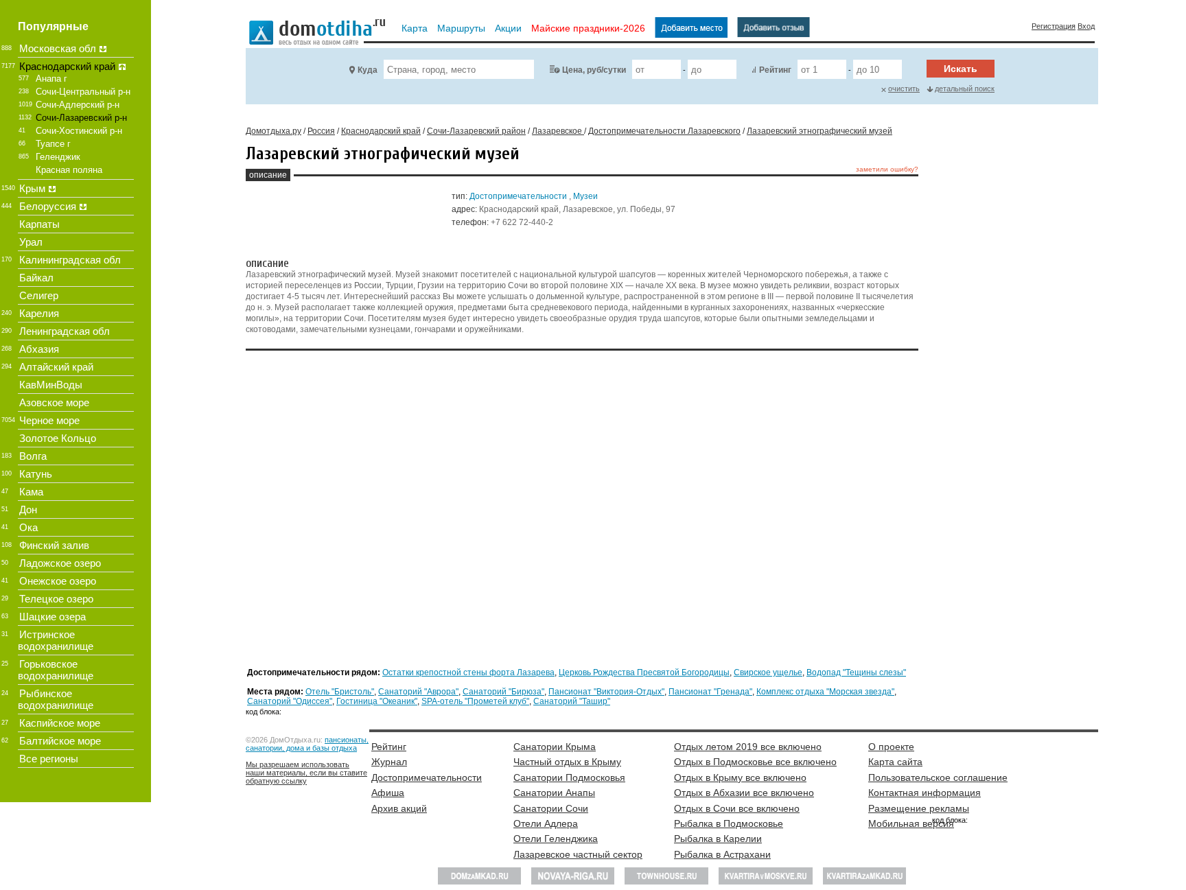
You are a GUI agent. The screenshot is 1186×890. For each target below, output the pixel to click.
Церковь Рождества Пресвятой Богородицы (644, 672)
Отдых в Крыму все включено (740, 777)
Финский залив (54, 545)
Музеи (585, 196)
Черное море (49, 420)
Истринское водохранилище (55, 640)
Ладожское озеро (60, 563)
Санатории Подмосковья (569, 777)
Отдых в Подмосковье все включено (755, 761)
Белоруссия (47, 206)
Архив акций (399, 808)
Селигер (38, 295)
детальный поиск (965, 88)
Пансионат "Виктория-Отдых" (606, 691)
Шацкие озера (52, 616)
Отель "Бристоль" (339, 691)
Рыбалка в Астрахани (722, 854)
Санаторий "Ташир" (571, 701)
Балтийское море (60, 741)
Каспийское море (59, 723)
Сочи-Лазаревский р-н (81, 118)
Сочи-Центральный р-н (83, 91)
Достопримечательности (518, 196)
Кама (31, 491)
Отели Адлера (545, 823)
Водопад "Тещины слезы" (856, 672)
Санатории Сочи (550, 808)
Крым (32, 188)
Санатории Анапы (554, 792)
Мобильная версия (911, 823)
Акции (508, 28)
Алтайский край (56, 367)
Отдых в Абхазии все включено (744, 792)
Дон (28, 509)
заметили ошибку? (887, 169)
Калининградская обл (70, 260)
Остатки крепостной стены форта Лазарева (468, 672)
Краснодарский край (67, 66)
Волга (33, 456)
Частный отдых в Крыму (567, 761)
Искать (960, 68)
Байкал (36, 277)
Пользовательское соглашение (938, 777)
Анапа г (51, 78)
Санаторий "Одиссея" (289, 701)
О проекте (891, 746)
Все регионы (48, 758)
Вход (1086, 26)
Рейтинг (775, 70)
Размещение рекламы (918, 808)
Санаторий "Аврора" (418, 691)
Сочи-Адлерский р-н (77, 104)
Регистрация (1053, 26)
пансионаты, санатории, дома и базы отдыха (307, 744)
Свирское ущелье (768, 672)
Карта (415, 28)
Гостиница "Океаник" (376, 701)
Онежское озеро (57, 581)
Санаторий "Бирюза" (503, 691)
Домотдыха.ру (273, 131)
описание (268, 175)
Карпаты (39, 224)
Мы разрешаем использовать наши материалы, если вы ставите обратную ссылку (306, 772)
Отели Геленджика (555, 838)
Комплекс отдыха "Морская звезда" (825, 691)
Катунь (35, 474)
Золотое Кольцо (57, 438)
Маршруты (461, 28)
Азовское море (54, 402)
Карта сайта (895, 761)
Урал (31, 242)
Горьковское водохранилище (55, 669)
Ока (28, 527)
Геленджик (58, 157)
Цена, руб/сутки (594, 70)
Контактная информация (924, 792)
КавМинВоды (50, 384)
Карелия (39, 313)
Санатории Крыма (554, 746)
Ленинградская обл (64, 331)
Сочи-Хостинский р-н (79, 131)
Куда (367, 70)
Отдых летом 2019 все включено (748, 746)
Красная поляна (69, 170)
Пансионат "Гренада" (710, 691)
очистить (904, 88)
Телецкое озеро (56, 599)
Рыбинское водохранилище (55, 699)
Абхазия (39, 349)
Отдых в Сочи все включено (737, 808)
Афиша (387, 792)
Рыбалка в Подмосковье (728, 823)
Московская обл (57, 48)
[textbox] (459, 69)
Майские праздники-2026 (588, 28)
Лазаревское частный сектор (577, 854)
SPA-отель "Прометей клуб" (475, 701)
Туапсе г (53, 144)
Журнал (389, 761)
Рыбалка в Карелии (718, 838)
